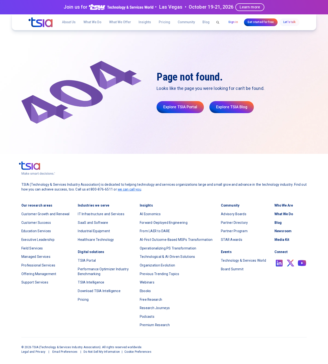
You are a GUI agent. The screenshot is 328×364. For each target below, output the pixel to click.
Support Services (34, 282)
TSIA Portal (87, 260)
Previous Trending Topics (159, 274)
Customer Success (36, 223)
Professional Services (38, 265)
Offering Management (38, 274)
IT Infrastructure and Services (101, 214)
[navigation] (41, 22)
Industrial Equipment (94, 231)
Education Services (36, 231)
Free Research (151, 299)
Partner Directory (234, 223)
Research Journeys (155, 308)
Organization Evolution (157, 265)
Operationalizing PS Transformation (168, 248)
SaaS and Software (93, 223)
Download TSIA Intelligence (99, 291)
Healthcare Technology (96, 240)
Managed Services (35, 257)
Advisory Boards (233, 214)
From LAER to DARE (155, 231)
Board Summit (232, 269)
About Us (69, 22)
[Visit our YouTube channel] (302, 263)
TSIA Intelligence (91, 282)
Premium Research (155, 325)
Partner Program (234, 231)
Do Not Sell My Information (102, 351)
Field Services (32, 248)
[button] (120, 22)
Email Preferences (64, 351)
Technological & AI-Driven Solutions (167, 257)
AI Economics (150, 214)
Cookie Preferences (137, 351)
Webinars (147, 282)
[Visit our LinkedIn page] (279, 263)
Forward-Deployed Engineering (164, 223)
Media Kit (282, 240)
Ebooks (145, 291)
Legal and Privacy (33, 351)
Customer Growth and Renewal (45, 214)
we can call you (129, 189)
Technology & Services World (243, 260)
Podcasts (147, 316)
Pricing (164, 22)
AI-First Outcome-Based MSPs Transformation (176, 240)
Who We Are (283, 205)
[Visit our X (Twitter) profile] (290, 263)
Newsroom (283, 231)
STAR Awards (231, 240)
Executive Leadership (38, 240)
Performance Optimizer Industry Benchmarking (103, 271)
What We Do (92, 22)
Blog (205, 22)
